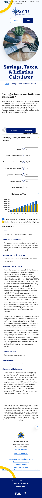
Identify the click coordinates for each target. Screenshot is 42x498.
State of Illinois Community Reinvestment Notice (21, 470)
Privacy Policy (21, 464)
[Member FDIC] (18, 493)
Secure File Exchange (21, 462)
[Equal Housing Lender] (25, 493)
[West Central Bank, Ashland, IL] (21, 11)
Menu (16, 20)
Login (28, 20)
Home (7, 84)
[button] (21, 139)
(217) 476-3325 (21, 449)
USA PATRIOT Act (21, 467)
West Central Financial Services (21, 459)
